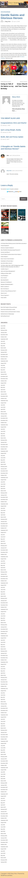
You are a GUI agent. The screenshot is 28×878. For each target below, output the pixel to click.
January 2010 (4, 732)
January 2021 (4, 442)
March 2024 (3, 372)
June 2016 (3, 563)
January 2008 (4, 785)
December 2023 (4, 376)
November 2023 (4, 378)
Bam (11, 875)
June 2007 (3, 800)
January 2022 (4, 416)
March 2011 (3, 701)
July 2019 (3, 482)
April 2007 (3, 805)
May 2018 (3, 512)
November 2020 (4, 446)
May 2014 (3, 618)
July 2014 (3, 613)
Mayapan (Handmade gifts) (6, 284)
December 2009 (4, 734)
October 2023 (4, 380)
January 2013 (4, 653)
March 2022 (3, 411)
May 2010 (3, 723)
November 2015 (4, 578)
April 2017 (3, 541)
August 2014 (3, 611)
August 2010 (3, 717)
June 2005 (3, 853)
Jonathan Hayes (4, 269)
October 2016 (4, 554)
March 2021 (3, 438)
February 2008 (4, 783)
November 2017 (4, 525)
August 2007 (3, 796)
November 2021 (4, 420)
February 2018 (4, 519)
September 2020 (4, 451)
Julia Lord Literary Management (7, 271)
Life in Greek (3, 277)
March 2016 (3, 569)
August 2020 (3, 453)
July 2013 (3, 640)
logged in (8, 189)
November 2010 (4, 710)
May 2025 (3, 345)
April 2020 (3, 462)
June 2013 (3, 642)
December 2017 (4, 523)
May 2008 (3, 776)
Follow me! (10, 191)
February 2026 (4, 330)
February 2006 (4, 835)
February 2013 (4, 651)
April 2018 (3, 514)
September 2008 (4, 767)
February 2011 (4, 703)
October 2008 (4, 765)
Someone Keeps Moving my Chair (8, 291)
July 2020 (3, 455)
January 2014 (4, 627)
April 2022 (3, 409)
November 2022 (4, 396)
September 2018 (4, 503)
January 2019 (4, 495)
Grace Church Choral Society (7, 258)
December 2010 (4, 708)
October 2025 (4, 336)
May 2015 (3, 591)
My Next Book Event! (5, 316)
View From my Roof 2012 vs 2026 (8, 309)
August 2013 (3, 638)
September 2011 (4, 688)
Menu (5, 6)
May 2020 (3, 460)
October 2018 (4, 501)
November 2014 (4, 605)
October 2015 (4, 580)
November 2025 (4, 334)
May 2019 (3, 486)
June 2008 (3, 774)
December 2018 (4, 497)
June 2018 (3, 510)
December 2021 (4, 418)
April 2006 (3, 831)
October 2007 (4, 791)
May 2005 (3, 855)
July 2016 (3, 561)
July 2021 (3, 429)
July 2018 (3, 508)
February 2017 (4, 545)
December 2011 (4, 681)
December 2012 (4, 655)
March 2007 (3, 807)
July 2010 (3, 719)
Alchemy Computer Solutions (7, 247)
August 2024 (3, 363)
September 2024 (4, 361)
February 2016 (4, 572)
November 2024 (4, 356)
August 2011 (3, 690)
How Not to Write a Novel (6, 263)
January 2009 (4, 758)
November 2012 (4, 657)
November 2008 (4, 763)
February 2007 (4, 809)
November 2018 (4, 499)
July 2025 (3, 341)
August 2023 (3, 383)
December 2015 (4, 576)
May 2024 (3, 369)
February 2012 (4, 677)
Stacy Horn (8, 21)
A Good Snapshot (4, 245)
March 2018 (3, 517)
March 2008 (3, 780)
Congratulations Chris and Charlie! (14, 123)
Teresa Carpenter (4, 295)
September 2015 (4, 583)
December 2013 (4, 629)
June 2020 (3, 457)
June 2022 (3, 407)
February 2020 (4, 466)
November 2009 (4, 736)
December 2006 (4, 813)
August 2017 (3, 532)
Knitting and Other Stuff (5, 273)
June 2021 (3, 431)
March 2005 (3, 857)
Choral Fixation (4, 254)
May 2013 (3, 644)
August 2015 (3, 585)
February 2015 (4, 598)
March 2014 (3, 622)
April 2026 (3, 328)
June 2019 (3, 484)
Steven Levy (3, 293)
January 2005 (4, 862)
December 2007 (4, 787)
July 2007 (3, 798)
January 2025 (4, 352)
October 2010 (4, 712)
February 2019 (4, 493)
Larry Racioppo (4, 275)
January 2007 (4, 811)
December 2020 (4, 444)
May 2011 (3, 697)
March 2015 (3, 596)
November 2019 (4, 473)
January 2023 (4, 394)
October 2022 (4, 398)
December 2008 (4, 761)
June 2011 (3, 695)
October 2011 (3, 686)
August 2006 (3, 822)
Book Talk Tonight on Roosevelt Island (9, 307)
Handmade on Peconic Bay (6, 261)
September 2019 (4, 477)
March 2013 (3, 649)
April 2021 (3, 435)
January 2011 (4, 706)
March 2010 (3, 728)
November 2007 (4, 789)
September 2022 (4, 400)
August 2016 (3, 558)
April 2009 (3, 752)
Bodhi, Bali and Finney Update (12, 137)
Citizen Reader (4, 256)
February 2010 (4, 730)
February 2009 (4, 756)
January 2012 (4, 679)
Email (16, 191)
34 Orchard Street (4, 243)
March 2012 (3, 675)
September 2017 (4, 530)
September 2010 (4, 714)
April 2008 (3, 778)
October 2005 (4, 844)
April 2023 (3, 389)
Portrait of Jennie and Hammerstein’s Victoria (10, 311)
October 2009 (4, 739)
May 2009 (3, 750)
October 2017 (4, 528)
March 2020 (3, 464)
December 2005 (4, 840)
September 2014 (4, 609)
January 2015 (4, 600)
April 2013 (3, 646)
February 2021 (4, 440)
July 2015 (3, 587)
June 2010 (3, 721)
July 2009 (3, 745)
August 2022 (3, 402)
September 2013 (4, 635)
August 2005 (3, 849)
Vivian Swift (3, 297)
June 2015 (3, 589)
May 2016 (3, 565)
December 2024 (4, 354)
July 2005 (3, 851)
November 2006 (4, 816)
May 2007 (3, 802)
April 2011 (3, 699)
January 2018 (4, 521)
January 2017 (4, 547)
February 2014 (4, 624)
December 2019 (4, 471)
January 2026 (4, 332)
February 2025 (4, 350)
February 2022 (4, 413)
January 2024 (4, 374)
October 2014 (4, 607)
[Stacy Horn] (14, 3)
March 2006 (3, 833)
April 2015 (3, 594)
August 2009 (3, 743)
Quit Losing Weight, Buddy (11, 130)
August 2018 (3, 506)
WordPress (4, 875)
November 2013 (4, 631)
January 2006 (4, 838)
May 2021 (3, 433)
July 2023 (3, 385)
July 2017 (3, 534)
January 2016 (4, 574)
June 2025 (3, 343)
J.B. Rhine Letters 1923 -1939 (7, 265)
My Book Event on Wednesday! (7, 313)
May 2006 (3, 829)
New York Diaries (4, 288)
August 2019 (3, 479)
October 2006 (4, 818)
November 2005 (4, 842)
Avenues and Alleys (5, 252)
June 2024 (3, 367)
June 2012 (3, 668)
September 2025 (4, 339)
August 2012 (3, 664)
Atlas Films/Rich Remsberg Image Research (10, 250)
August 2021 (3, 427)
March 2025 (3, 347)
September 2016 (4, 556)
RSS (20, 191)
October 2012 (4, 660)
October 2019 (4, 475)
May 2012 (3, 671)
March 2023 (3, 391)
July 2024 (3, 365)
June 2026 (3, 325)
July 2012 (3, 666)
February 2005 (4, 859)
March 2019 (3, 490)
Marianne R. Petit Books (6, 282)
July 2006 (3, 824)
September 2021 (4, 424)
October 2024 (4, 358)
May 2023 (3, 387)
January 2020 (4, 468)
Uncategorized (5, 12)
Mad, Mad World (4, 280)
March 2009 (3, 754)
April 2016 (3, 567)
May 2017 (3, 539)
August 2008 (3, 769)
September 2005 (4, 846)
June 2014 (3, 616)
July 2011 (3, 692)
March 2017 (3, 543)
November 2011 (4, 684)
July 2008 (3, 772)
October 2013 (4, 633)
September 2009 (4, 741)
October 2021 (4, 422)
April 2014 (3, 620)
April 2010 (3, 725)
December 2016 (4, 550)
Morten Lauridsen (4, 286)
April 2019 (3, 488)
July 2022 (3, 405)
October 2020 (4, 449)
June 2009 (3, 747)
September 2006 (4, 820)
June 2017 (3, 536)
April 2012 (3, 673)
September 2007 (4, 794)
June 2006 (3, 827)
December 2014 (4, 602)
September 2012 (4, 662)
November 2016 (4, 552)
